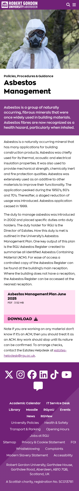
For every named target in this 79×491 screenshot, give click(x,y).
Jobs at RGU (39, 435)
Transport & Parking (25, 429)
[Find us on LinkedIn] (44, 377)
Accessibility (63, 455)
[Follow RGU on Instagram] (20, 377)
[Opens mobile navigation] (74, 5)
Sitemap (9, 442)
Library (14, 409)
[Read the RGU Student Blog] (38, 388)
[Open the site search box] (68, 5)
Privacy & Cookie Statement (43, 442)
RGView (46, 416)
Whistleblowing (28, 448)
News (31, 416)
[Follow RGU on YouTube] (66, 377)
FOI (73, 442)
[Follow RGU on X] (9, 377)
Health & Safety (56, 422)
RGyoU (49, 409)
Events (65, 409)
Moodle (32, 409)
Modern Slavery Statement (27, 455)
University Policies (25, 422)
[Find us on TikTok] (54, 377)
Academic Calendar (25, 403)
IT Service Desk (58, 403)
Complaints (54, 448)
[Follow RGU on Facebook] (32, 377)
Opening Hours (57, 429)
